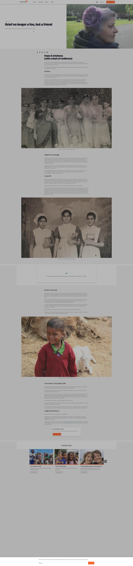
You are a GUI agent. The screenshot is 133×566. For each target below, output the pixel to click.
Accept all (91, 563)
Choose (40, 563)
